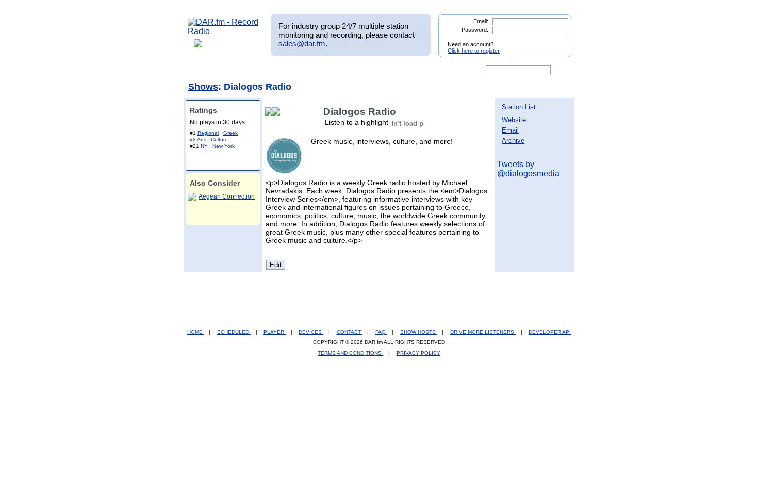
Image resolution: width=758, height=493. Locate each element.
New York (223, 146)
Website (514, 120)
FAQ (381, 332)
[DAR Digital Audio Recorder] (205, 70)
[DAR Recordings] (256, 70)
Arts (201, 139)
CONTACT (349, 332)
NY (204, 146)
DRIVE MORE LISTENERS (483, 332)
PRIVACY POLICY (418, 353)
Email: (480, 21)
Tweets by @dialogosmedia (528, 169)
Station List (519, 107)
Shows (203, 86)
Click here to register (474, 50)
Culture (219, 139)
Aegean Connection (227, 196)
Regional (208, 133)
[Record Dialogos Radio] (278, 111)
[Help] (348, 70)
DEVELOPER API (550, 332)
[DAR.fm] (223, 31)
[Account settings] (428, 70)
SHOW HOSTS (418, 332)
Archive (513, 140)
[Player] (306, 70)
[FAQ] (387, 70)
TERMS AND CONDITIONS (350, 353)
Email (510, 130)
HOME (195, 332)
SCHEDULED (234, 332)
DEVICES (311, 332)
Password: (475, 30)
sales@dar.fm (301, 43)
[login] (555, 40)
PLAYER (274, 332)
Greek (230, 133)
